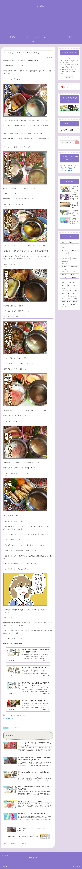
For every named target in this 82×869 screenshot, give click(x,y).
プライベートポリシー (9, 855)
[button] (77, 142)
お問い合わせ (33, 858)
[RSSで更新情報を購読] (72, 77)
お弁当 (12, 727)
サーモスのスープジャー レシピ (18, 246)
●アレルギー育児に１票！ (68, 168)
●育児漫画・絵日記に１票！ (69, 165)
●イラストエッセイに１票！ (69, 170)
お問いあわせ (64, 87)
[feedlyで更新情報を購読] (69, 77)
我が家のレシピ (19, 727)
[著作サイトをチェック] (67, 77)
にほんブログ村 (8, 718)
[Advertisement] (41, 22)
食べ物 (6, 727)
